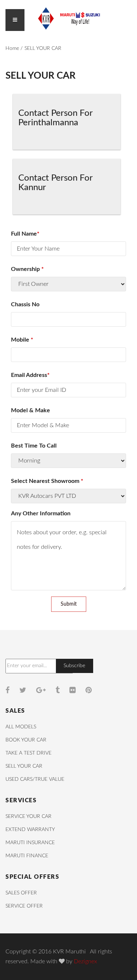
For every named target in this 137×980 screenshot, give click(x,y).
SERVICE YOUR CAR (28, 816)
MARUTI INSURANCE (30, 842)
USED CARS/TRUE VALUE (34, 779)
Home (12, 48)
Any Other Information (41, 513)
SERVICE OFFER (24, 906)
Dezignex (85, 961)
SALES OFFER (21, 893)
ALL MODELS (20, 726)
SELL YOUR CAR (23, 766)
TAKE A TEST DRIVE (28, 753)
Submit (69, 604)
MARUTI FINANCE (26, 855)
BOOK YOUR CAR (25, 740)
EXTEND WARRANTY (30, 829)
